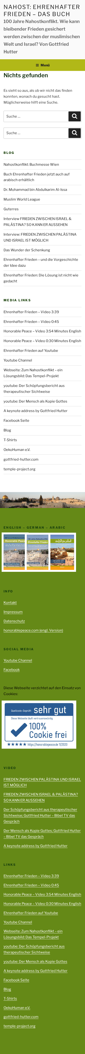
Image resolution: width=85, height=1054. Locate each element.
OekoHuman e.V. (17, 450)
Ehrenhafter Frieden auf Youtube (31, 350)
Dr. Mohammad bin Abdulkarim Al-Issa (35, 190)
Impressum (13, 612)
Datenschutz (14, 621)
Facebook (12, 670)
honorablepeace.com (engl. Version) (33, 630)
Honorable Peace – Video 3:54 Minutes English (42, 331)
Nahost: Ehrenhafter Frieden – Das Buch (42, 11)
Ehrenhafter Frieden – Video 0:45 (31, 322)
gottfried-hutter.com (21, 459)
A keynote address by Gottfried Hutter (36, 411)
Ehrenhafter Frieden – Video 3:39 (31, 312)
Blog (7, 430)
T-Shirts (10, 440)
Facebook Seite (16, 420)
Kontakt (10, 602)
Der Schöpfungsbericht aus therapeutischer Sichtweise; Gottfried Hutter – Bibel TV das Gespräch (40, 815)
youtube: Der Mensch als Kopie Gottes (35, 401)
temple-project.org (19, 469)
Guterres (11, 209)
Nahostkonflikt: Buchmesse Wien (31, 164)
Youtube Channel (18, 360)
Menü (45, 65)
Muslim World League (22, 199)
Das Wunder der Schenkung (27, 250)
